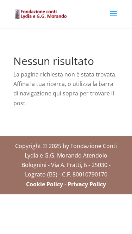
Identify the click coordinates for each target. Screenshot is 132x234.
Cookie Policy (44, 184)
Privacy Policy (87, 184)
